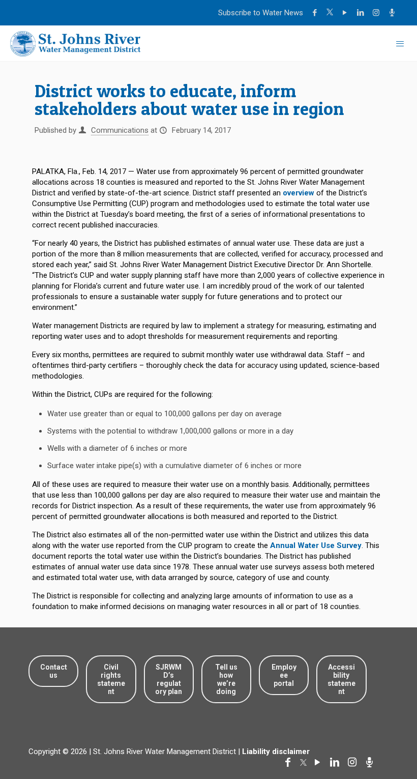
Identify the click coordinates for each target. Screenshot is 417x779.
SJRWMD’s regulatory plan (168, 679)
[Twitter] (331, 12)
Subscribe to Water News (260, 12)
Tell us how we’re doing (226, 679)
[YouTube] (346, 12)
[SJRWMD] (75, 43)
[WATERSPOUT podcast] (393, 12)
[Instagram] (377, 12)
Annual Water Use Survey (316, 545)
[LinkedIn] (361, 12)
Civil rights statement (111, 679)
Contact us (53, 671)
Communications (119, 130)
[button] (378, 740)
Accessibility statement (341, 679)
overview (298, 192)
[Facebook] (316, 12)
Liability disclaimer (276, 751)
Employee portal (284, 675)
